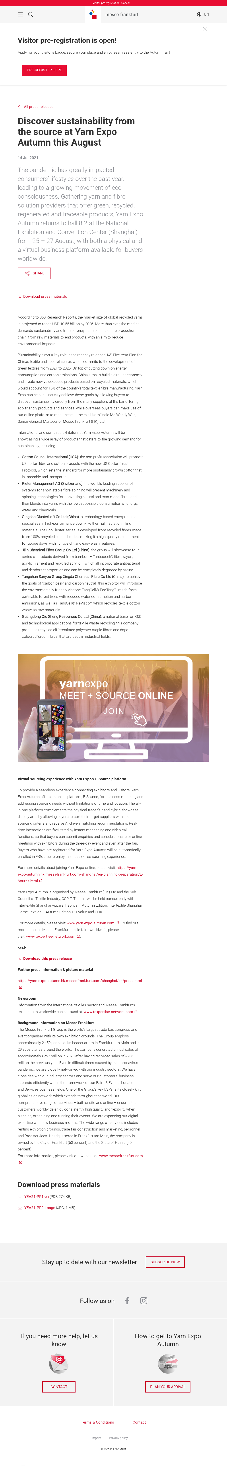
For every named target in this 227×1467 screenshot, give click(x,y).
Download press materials (45, 296)
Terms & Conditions (97, 1422)
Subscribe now (165, 1262)
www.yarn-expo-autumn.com (90, 923)
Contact (58, 1387)
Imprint (96, 1438)
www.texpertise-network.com (51, 936)
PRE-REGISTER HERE (44, 70)
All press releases (39, 107)
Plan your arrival (168, 1387)
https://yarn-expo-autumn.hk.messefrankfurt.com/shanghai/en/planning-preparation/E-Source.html (80, 874)
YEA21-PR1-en (36, 1197)
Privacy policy (118, 1438)
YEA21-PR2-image (39, 1208)
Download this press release (47, 958)
